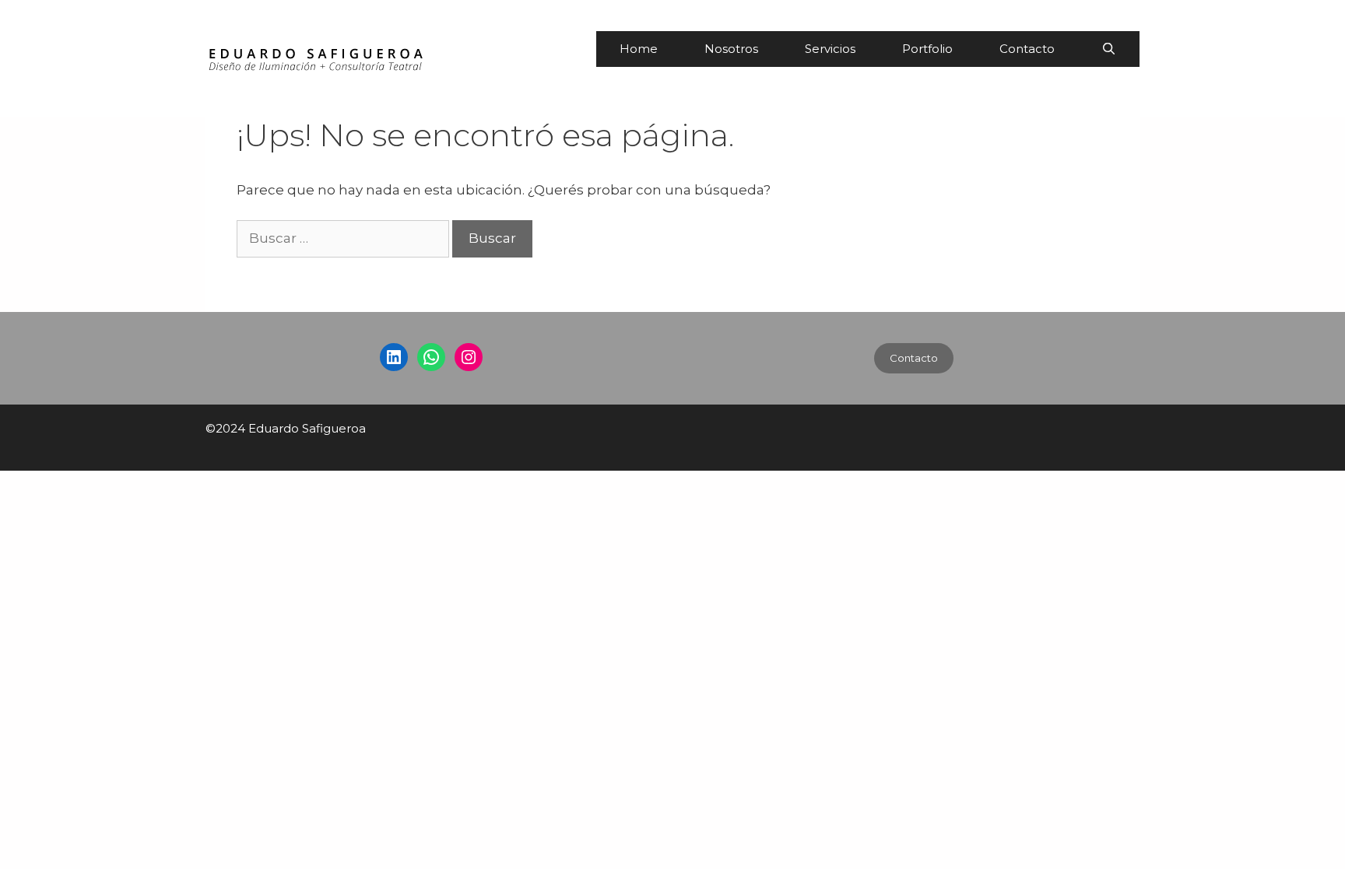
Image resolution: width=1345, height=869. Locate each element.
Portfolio (927, 48)
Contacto (1027, 48)
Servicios (830, 48)
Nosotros (731, 48)
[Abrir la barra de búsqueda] (1109, 49)
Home (639, 48)
